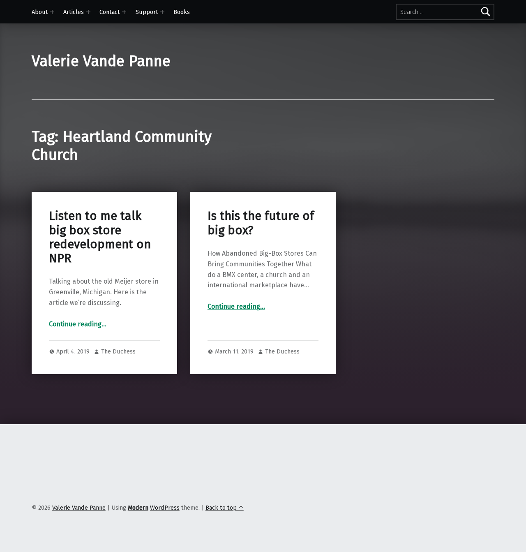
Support (147, 12)
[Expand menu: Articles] (88, 12)
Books (181, 12)
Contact (109, 12)
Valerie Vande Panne (101, 61)
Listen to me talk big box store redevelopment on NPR (100, 237)
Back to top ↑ (224, 507)
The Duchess (118, 351)
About (40, 12)
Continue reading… (77, 324)
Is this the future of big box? (261, 223)
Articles (73, 12)
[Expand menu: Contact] (124, 12)
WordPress (165, 507)
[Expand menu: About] (52, 12)
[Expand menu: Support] (162, 12)
